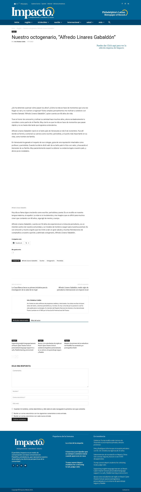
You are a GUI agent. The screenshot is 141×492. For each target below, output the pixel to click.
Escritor (42, 261)
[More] (39, 46)
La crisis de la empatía (74, 443)
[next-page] (16, 356)
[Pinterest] (24, 46)
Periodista (60, 261)
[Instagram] (125, 4)
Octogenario (51, 261)
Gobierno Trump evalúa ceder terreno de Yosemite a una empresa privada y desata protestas (109, 442)
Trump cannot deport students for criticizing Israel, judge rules (75, 465)
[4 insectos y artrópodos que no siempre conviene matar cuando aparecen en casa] (58, 454)
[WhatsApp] (29, 46)
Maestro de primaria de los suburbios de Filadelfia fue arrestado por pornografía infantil (76, 346)
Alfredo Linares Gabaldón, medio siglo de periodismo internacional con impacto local (72, 289)
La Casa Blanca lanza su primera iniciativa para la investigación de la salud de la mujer (29, 289)
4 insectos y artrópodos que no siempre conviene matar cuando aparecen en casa (77, 454)
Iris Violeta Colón (19, 41)
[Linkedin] (128, 4)
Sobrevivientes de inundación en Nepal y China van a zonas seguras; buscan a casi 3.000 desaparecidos (110, 457)
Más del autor (36, 320)
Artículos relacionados (20, 320)
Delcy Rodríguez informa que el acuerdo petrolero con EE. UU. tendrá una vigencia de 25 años (111, 450)
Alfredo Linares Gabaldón (29, 261)
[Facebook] (122, 4)
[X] (19, 46)
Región (19, 28)
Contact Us (125, 490)
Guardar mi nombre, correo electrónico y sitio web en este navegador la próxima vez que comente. (49, 409)
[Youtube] (25, 465)
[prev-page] (13, 356)
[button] (109, 22)
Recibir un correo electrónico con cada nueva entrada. (32, 416)
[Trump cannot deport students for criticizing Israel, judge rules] (58, 464)
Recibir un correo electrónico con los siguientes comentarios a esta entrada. (40, 413)
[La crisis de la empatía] (58, 443)
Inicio (13, 28)
